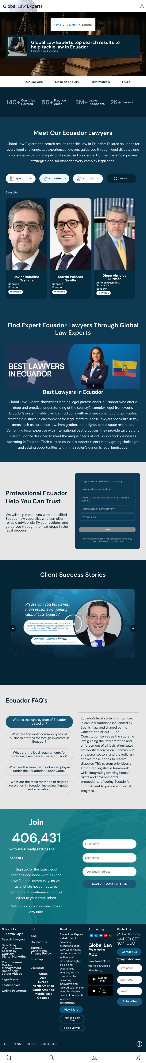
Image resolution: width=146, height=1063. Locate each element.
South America (43, 989)
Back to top (139, 1044)
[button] (73, 623)
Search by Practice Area (12, 946)
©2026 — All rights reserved (35, 1044)
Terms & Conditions (39, 949)
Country (72, 25)
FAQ (34, 936)
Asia (43, 977)
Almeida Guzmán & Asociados (108, 284)
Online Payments (14, 991)
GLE (7, 1044)
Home (57, 25)
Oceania (43, 997)
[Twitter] (91, 935)
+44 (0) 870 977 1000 (128, 941)
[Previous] (13, 628)
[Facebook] (101, 935)
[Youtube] (106, 935)
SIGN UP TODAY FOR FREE (109, 884)
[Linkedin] (96, 935)
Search (125, 178)
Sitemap (37, 959)
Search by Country (9, 952)
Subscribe (130, 1001)
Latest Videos (12, 974)
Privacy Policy (41, 953)
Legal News (10, 979)
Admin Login (14, 933)
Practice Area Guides (12, 963)
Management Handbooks (11, 969)
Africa (43, 973)
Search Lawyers (13, 939)
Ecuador (13, 287)
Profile (17, 291)
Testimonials (11, 985)
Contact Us (39, 942)
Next (107, 529)
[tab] (39, 722)
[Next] (133, 628)
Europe (43, 981)
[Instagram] (110, 935)
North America (43, 985)
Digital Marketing (14, 956)
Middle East (43, 993)
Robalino (13, 284)
